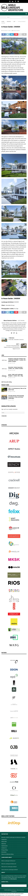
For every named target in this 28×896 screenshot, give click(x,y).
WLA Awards (14, 879)
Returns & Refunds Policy (7, 854)
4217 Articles (21, 320)
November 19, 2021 (7, 30)
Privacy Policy (4, 850)
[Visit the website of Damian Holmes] (11, 333)
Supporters (4, 839)
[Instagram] (10, 1)
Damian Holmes (16, 30)
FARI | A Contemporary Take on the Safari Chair (17, 389)
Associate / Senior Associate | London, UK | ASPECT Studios (15, 368)
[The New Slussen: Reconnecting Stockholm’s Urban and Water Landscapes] (4, 397)
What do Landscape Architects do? (8, 863)
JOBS (2, 355)
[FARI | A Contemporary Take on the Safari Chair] (4, 390)
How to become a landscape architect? (9, 869)
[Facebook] (15, 1)
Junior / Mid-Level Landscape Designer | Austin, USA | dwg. (15, 375)
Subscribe (4, 415)
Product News (5, 385)
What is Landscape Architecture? (8, 860)
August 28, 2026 (12, 363)
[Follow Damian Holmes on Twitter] (13, 333)
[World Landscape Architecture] (12, 11)
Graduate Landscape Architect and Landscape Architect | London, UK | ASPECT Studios (17, 360)
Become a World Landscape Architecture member (13, 837)
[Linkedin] (12, 1)
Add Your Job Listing (6, 382)
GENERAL (9, 21)
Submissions (4, 845)
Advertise (3, 843)
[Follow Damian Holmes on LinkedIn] (16, 333)
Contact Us (4, 848)
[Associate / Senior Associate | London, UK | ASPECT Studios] (4, 369)
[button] (26, 14)
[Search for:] (14, 17)
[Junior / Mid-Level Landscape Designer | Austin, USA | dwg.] (4, 376)
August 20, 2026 (12, 391)
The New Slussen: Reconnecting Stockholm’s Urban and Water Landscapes (16, 397)
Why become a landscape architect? (9, 866)
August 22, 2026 (12, 377)
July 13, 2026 (11, 399)
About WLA (4, 841)
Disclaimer (4, 852)
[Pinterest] (18, 1)
